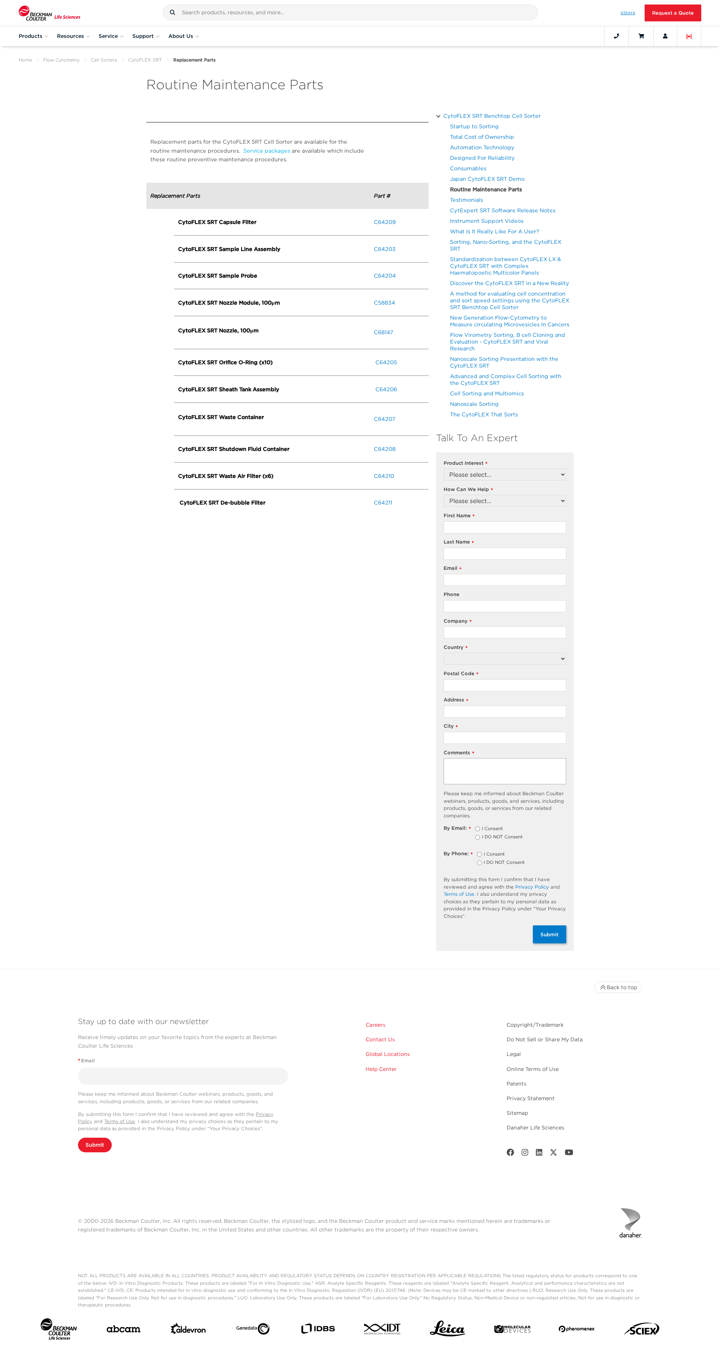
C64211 (383, 502)
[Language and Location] (689, 36)
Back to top (622, 987)
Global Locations (388, 1054)
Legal (514, 1054)
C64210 (384, 476)
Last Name (459, 542)
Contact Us (380, 1039)
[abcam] (123, 1330)
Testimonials (466, 200)
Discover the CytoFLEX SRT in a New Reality (509, 283)
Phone (451, 594)
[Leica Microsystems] (447, 1330)
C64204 (385, 275)
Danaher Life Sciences (535, 1128)
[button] (172, 12)
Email (453, 568)
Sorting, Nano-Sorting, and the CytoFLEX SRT (505, 245)
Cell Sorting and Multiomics (487, 393)
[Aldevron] (188, 1330)
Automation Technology (482, 147)
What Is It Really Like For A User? (494, 231)
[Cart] (641, 36)
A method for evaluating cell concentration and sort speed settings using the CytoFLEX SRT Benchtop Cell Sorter (509, 300)
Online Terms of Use (533, 1069)
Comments (459, 753)
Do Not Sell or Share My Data (545, 1039)
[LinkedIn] (539, 1154)
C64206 (386, 389)
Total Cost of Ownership (482, 137)
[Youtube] (569, 1154)
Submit (549, 934)
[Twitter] (553, 1154)
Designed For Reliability (482, 158)
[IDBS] (318, 1330)
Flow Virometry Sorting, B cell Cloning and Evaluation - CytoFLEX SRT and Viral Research (507, 341)
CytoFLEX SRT (145, 60)
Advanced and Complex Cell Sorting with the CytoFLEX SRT (505, 379)
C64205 (386, 362)
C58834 (384, 302)
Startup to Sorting (474, 126)
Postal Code (461, 674)
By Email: (457, 828)
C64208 (385, 449)
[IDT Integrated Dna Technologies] (383, 1330)
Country (456, 647)
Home (25, 60)
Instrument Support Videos (487, 221)
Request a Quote (673, 13)
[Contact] (616, 36)
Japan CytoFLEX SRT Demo (487, 179)
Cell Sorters (104, 60)
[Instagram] (525, 1154)
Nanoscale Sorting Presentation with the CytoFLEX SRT (504, 362)
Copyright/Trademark (535, 1025)
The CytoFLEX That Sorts (484, 414)
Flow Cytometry (61, 60)
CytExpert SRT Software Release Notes (502, 210)
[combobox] (350, 12)
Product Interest (466, 463)
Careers (376, 1025)
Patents (516, 1084)
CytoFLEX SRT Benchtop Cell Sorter (492, 116)
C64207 (385, 419)
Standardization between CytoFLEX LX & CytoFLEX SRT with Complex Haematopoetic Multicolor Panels (505, 266)
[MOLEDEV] (512, 1330)
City (451, 726)
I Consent (492, 829)
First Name (459, 516)
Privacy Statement (531, 1098)
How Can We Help (468, 490)
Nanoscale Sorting (474, 404)
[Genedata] (253, 1330)
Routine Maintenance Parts (486, 189)
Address (456, 700)
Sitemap (517, 1113)
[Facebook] (510, 1154)
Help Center (381, 1069)
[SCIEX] (642, 1330)
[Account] (665, 36)
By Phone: (458, 854)
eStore (628, 12)
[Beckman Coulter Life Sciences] (49, 13)
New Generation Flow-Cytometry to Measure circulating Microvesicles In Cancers (509, 320)
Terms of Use (459, 894)
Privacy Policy (532, 887)
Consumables (468, 168)
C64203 (385, 249)
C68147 (383, 332)
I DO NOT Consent (502, 837)
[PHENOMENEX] (577, 1330)
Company (458, 621)
